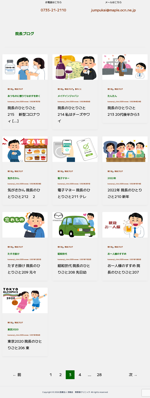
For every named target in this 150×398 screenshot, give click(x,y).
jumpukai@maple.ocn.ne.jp (113, 9)
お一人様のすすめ (117, 253)
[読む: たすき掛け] (25, 224)
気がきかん (13, 178)
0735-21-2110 (53, 9)
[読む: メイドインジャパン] (75, 66)
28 (99, 374)
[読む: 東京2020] (25, 299)
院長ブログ (19, 89)
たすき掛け (13, 253)
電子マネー (63, 178)
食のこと (78, 89)
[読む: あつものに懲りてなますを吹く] (25, 66)
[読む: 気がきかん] (25, 148)
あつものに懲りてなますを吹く (24, 96)
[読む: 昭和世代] (75, 224)
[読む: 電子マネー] (75, 148)
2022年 (112, 178)
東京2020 (13, 329)
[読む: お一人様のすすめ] (125, 224)
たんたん (112, 96)
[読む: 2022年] (125, 148)
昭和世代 (62, 253)
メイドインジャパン (68, 96)
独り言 (10, 89)
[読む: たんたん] (125, 66)
